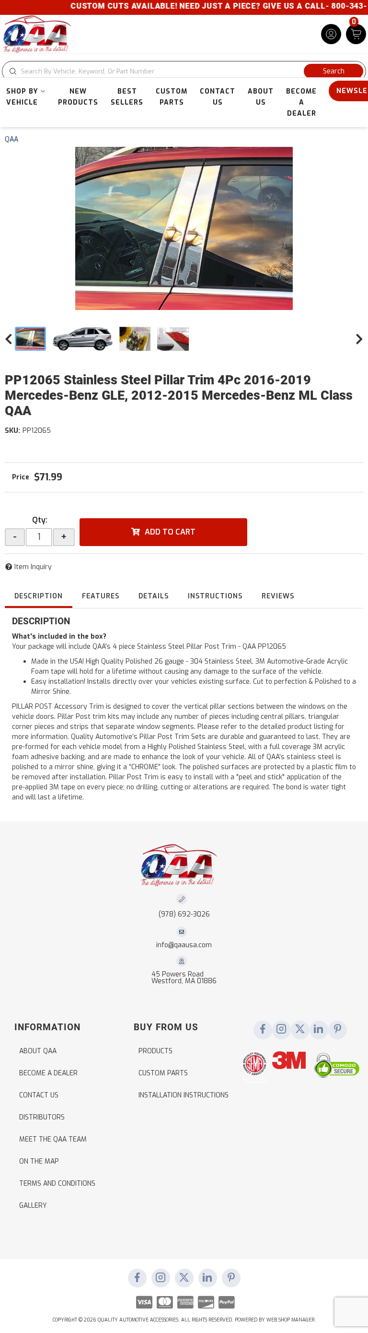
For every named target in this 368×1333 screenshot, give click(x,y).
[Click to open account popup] (331, 34)
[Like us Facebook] (262, 1030)
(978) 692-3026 (184, 914)
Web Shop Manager (290, 1320)
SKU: (12, 430)
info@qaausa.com (184, 945)
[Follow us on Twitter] (300, 1030)
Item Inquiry (33, 566)
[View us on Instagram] (281, 1030)
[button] (184, 71)
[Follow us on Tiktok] (318, 1030)
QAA (11, 139)
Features (100, 596)
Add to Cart (170, 532)
